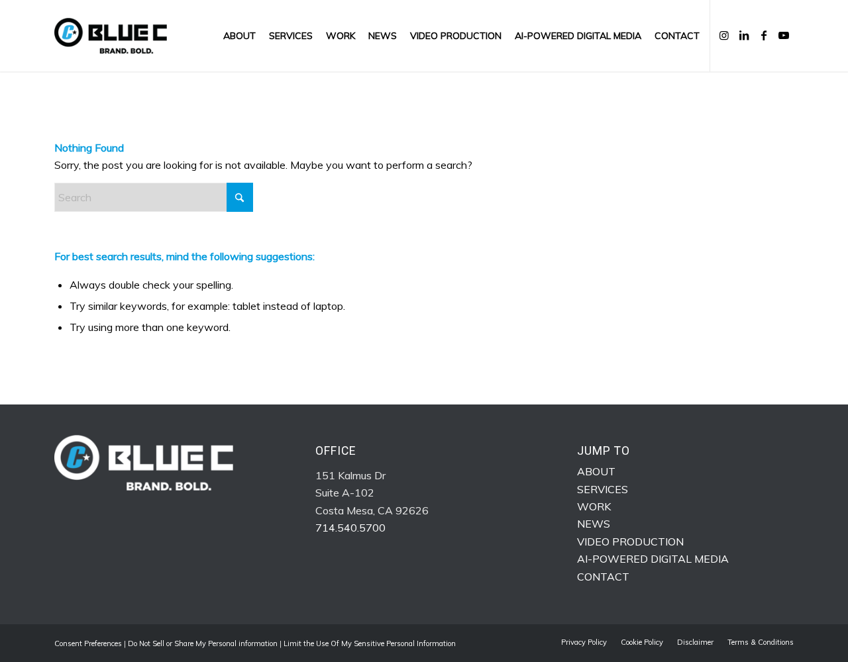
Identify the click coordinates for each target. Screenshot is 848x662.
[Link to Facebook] (764, 35)
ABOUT (596, 471)
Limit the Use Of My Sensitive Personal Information (370, 643)
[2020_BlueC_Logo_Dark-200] (110, 36)
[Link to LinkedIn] (744, 35)
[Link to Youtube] (784, 35)
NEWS (593, 523)
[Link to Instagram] (724, 35)
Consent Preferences (88, 643)
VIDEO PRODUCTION (630, 541)
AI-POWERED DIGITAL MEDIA (653, 558)
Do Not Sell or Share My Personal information (203, 643)
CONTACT (603, 576)
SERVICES (602, 489)
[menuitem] (239, 35)
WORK (594, 506)
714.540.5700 (350, 527)
